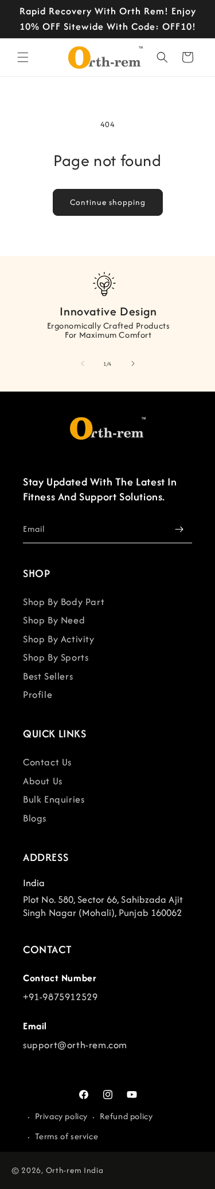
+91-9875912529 (60, 996)
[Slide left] (82, 363)
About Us (42, 781)
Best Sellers (48, 676)
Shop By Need (54, 620)
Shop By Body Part (63, 601)
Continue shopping (108, 202)
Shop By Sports (55, 657)
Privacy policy (61, 1116)
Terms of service (67, 1136)
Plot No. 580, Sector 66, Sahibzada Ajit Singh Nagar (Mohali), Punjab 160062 (103, 906)
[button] (23, 57)
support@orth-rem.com (75, 1044)
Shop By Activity (59, 639)
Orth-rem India (75, 1170)
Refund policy (126, 1116)
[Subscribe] (178, 529)
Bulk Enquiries (53, 799)
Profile (37, 694)
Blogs (34, 818)
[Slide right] (133, 363)
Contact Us (47, 762)
